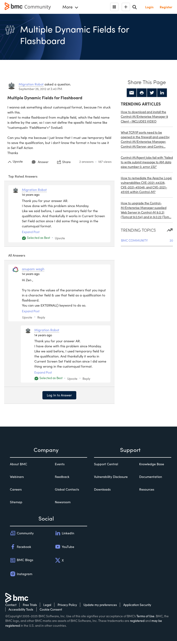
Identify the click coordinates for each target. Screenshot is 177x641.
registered (137, 620)
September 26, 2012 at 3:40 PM (40, 89)
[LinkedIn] (162, 92)
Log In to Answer (59, 395)
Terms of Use (145, 616)
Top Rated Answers (22, 176)
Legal (47, 605)
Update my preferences (100, 605)
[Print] (142, 92)
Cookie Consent (51, 609)
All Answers (16, 255)
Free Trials (30, 605)
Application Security (137, 605)
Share (66, 162)
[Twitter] (152, 92)
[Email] (131, 92)
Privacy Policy (67, 605)
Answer (43, 162)
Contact (10, 605)
